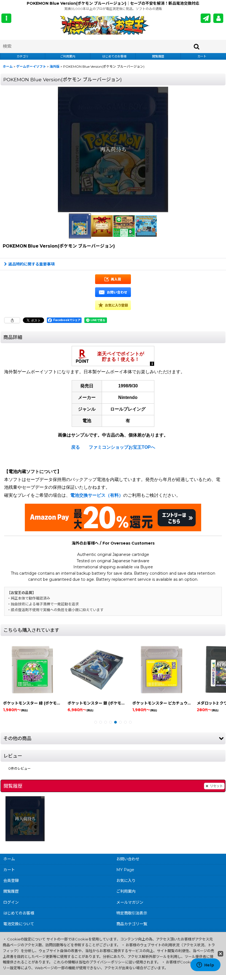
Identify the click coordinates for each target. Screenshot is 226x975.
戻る (75, 447)
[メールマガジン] (206, 18)
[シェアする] (12, 320)
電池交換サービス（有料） (96, 495)
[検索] (197, 46)
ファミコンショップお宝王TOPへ (122, 447)
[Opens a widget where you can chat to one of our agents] (205, 965)
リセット (216, 786)
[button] (6, 18)
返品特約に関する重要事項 (31, 264)
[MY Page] (218, 18)
